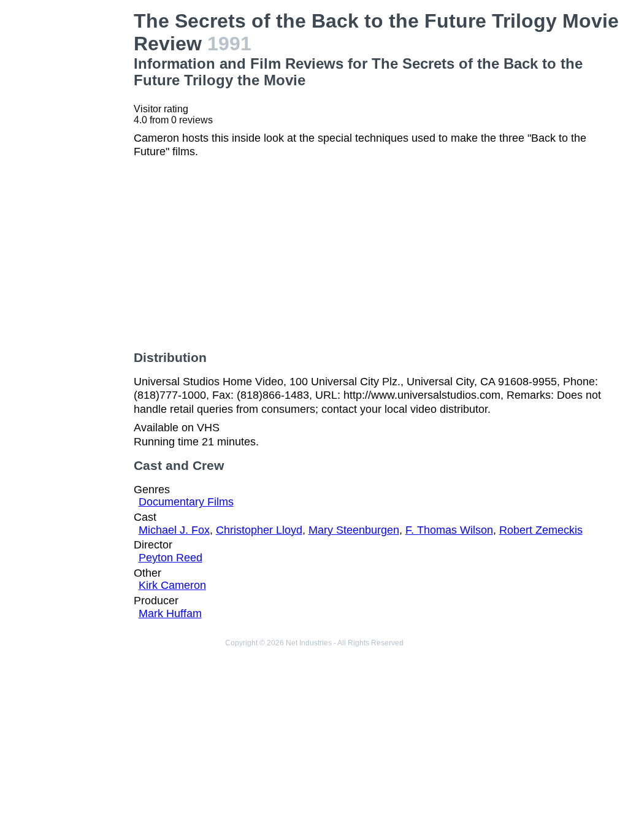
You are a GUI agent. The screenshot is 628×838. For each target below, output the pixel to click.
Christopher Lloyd (259, 530)
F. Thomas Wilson (449, 530)
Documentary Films (186, 502)
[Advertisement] (69, 194)
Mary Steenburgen (353, 530)
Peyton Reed (170, 558)
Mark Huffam (170, 613)
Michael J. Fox (174, 530)
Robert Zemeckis (541, 530)
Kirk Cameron (172, 585)
